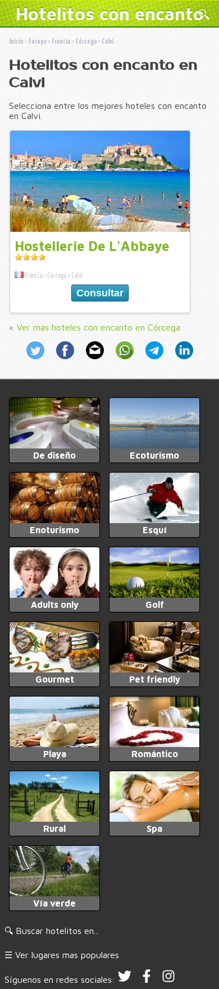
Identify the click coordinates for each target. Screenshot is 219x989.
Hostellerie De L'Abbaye (92, 246)
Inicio (16, 41)
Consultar (100, 293)
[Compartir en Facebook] (66, 360)
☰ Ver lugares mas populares (61, 955)
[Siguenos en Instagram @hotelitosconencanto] (168, 979)
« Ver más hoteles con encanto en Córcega (94, 327)
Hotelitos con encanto (110, 13)
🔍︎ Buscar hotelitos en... (51, 931)
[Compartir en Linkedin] (182, 360)
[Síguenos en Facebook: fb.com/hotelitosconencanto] (146, 979)
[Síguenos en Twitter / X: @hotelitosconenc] (124, 979)
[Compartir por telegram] (156, 360)
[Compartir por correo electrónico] (96, 360)
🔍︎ (204, 15)
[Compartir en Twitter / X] (39, 360)
